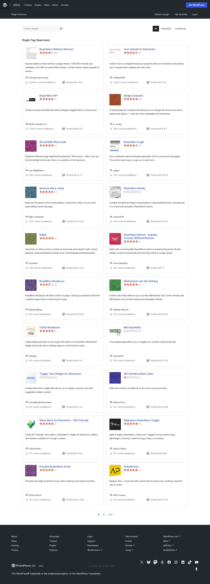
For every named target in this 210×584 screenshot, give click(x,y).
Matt (166, 541)
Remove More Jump (51, 188)
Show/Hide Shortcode (52, 141)
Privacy (14, 550)
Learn (90, 536)
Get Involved (131, 536)
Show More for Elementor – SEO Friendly (64, 420)
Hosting (15, 545)
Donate (130, 545)
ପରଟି (110, 514)
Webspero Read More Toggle (141, 420)
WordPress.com (172, 536)
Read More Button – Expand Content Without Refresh (140, 236)
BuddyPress (170, 550)
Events (128, 541)
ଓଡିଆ (41, 566)
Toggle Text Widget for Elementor (60, 373)
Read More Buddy (134, 188)
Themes (53, 541)
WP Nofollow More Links (138, 373)
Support (91, 541)
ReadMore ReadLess (52, 281)
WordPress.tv (95, 550)
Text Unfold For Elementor (140, 49)
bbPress (168, 545)
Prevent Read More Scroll (54, 466)
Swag (129, 550)
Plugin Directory (19, 14)
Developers (93, 545)
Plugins (52, 545)
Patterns (53, 550)
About (14, 536)
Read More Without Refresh (56, 49)
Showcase (54, 536)
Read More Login (134, 141)
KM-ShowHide (132, 327)
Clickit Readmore (49, 327)
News (14, 541)
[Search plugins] (61, 29)
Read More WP (48, 95)
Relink (43, 234)
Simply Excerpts (133, 95)
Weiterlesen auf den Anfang (141, 281)
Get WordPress (196, 5)
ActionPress (131, 466)
